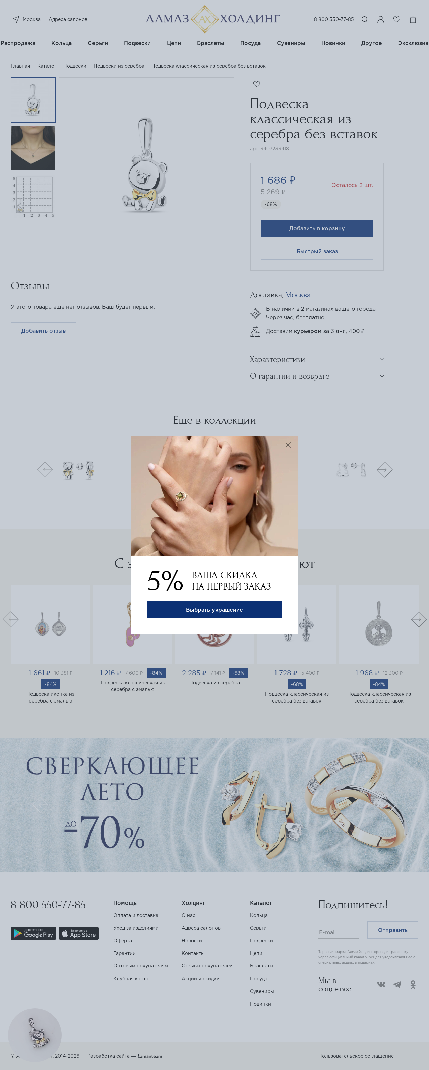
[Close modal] (288, 445)
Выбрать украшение (214, 610)
